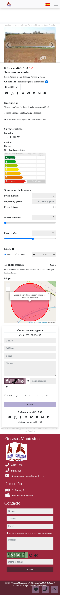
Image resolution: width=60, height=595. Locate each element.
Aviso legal (24, 586)
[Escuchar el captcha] (7, 387)
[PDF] (13, 93)
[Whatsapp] (39, 93)
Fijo (8, 254)
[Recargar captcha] (28, 381)
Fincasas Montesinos (19, 583)
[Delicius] (28, 93)
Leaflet (30, 322)
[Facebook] (18, 93)
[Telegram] (45, 93)
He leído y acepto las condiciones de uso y (28, 396)
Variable (21, 254)
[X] (23, 93)
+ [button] (8, 285)
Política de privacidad (37, 583)
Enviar (30, 404)
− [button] (8, 289)
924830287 (36, 335)
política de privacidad (42, 396)
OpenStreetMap (41, 322)
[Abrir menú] (56, 4)
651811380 (24, 335)
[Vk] (34, 93)
